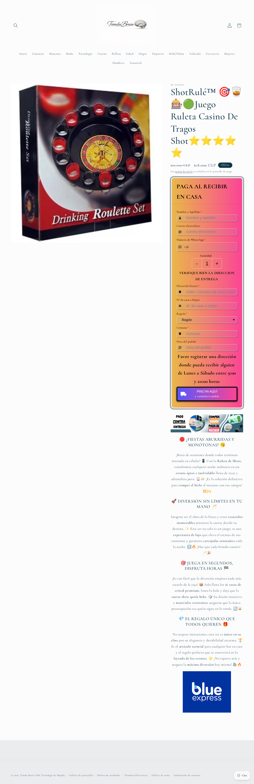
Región (182, 314)
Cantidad (205, 255)
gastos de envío (184, 171)
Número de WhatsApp (191, 240)
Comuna (183, 328)
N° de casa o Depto (188, 300)
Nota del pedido (186, 341)
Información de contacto (187, 775)
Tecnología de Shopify (53, 775)
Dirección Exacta (188, 286)
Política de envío (161, 775)
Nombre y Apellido (189, 212)
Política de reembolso (108, 775)
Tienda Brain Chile (30, 775)
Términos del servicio (135, 775)
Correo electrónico (188, 226)
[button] (15, 25)
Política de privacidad (81, 775)
